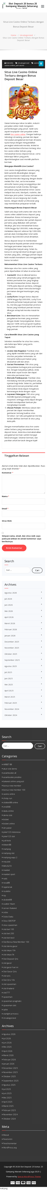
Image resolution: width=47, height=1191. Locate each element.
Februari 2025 (11, 703)
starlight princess (10, 1013)
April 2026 (9, 617)
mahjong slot (8, 853)
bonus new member (12, 785)
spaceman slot (9, 1005)
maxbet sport (9, 874)
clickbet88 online (10, 802)
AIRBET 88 (7, 764)
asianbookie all (9, 773)
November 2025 (12, 647)
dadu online (8, 811)
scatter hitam (9, 904)
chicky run (7, 798)
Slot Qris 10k (9, 980)
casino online (10, 65)
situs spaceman (10, 925)
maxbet (6, 870)
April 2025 (9, 690)
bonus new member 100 (14, 790)
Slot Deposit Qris (10, 959)
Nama (5, 496)
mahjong (7, 849)
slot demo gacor (10, 946)
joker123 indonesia (11, 832)
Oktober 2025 (11, 654)
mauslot (6, 861)
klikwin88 (7, 844)
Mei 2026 (9, 611)
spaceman (7, 997)
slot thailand (8, 988)
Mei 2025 (9, 684)
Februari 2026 (11, 629)
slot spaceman (9, 984)
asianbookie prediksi (12, 777)
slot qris (6, 975)
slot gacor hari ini (10, 967)
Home (13, 35)
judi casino (20, 65)
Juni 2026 (9, 605)
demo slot (7, 815)
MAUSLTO (7, 866)
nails (5, 878)
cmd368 (6, 806)
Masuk (6, 1135)
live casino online (18, 134)
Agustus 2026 (11, 592)
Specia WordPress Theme (29, 1176)
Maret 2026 (10, 623)
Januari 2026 (10, 635)
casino (36, 63)
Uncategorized (26, 35)
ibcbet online (9, 823)
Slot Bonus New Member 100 (16, 942)
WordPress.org (10, 1147)
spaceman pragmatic (12, 1001)
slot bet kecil (8, 937)
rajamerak (7, 887)
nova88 (6, 882)
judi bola (7, 840)
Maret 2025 (10, 696)
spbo (5, 1009)
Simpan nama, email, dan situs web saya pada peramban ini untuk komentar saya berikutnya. (21, 539)
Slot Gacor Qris (10, 971)
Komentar (7, 472)
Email (5, 508)
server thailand (10, 908)
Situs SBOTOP (9, 920)
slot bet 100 (8, 929)
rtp (4, 895)
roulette (6, 891)
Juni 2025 (9, 678)
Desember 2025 (12, 641)
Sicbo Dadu (8, 916)
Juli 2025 (8, 672)
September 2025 (12, 660)
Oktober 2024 (11, 715)
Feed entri (7, 1139)
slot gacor (7, 963)
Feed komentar (10, 1143)
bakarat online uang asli (13, 781)
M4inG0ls (9, 63)
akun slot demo (10, 768)
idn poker (7, 828)
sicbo (5, 912)
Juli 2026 (8, 599)
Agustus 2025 (11, 666)
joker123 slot (9, 836)
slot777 (6, 992)
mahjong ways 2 (10, 857)
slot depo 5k (8, 954)
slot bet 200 (8, 933)
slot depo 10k (9, 950)
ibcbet (6, 819)
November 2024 (12, 709)
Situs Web (7, 521)
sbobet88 (7, 899)
